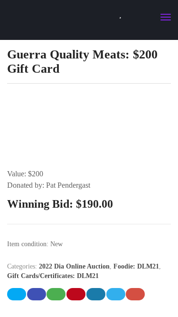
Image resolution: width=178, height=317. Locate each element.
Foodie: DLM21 (136, 266)
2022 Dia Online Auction (74, 266)
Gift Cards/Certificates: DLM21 (53, 275)
